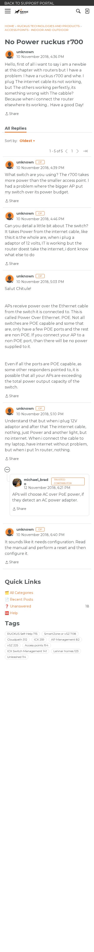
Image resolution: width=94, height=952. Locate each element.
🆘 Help (11, 613)
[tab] (15, 128)
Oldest (26, 141)
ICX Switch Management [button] (27, 651)
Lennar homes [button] (66, 651)
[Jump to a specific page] (85, 151)
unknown (25, 52)
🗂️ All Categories (19, 593)
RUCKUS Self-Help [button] (22, 633)
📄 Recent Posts (19, 599)
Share (12, 114)
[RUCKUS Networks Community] (21, 11)
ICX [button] (39, 639)
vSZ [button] (12, 645)
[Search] (78, 11)
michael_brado (36, 482)
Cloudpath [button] (17, 639)
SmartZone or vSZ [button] (60, 633)
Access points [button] (36, 645)
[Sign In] (87, 11)
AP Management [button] (65, 639)
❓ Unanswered (47, 606)
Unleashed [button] (16, 657)
